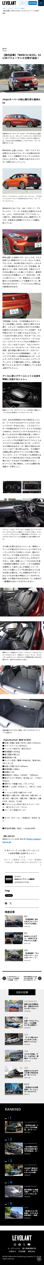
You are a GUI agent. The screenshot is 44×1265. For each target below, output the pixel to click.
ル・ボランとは (14, 1248)
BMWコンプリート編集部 (25, 879)
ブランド (10, 8)
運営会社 (31, 1251)
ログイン (23, 3)
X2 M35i (9, 895)
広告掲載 (21, 1251)
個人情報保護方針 (29, 1248)
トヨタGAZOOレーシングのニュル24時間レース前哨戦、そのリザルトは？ (13, 979)
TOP (3, 8)
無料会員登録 (32, 3)
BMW (22, 8)
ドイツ (17, 8)
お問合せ (12, 1251)
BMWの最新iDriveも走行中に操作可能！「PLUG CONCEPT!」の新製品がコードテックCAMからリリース (30, 980)
